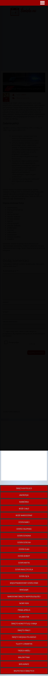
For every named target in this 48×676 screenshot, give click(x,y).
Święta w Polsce (24, 488)
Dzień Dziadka (24, 535)
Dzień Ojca (24, 576)
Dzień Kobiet (24, 556)
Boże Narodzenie (24, 515)
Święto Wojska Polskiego (24, 637)
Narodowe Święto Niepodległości (24, 596)
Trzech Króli (24, 650)
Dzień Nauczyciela (24, 569)
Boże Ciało (24, 508)
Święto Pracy (24, 630)
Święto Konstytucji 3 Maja (24, 623)
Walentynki (24, 657)
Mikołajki (24, 590)
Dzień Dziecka (24, 542)
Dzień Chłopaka (24, 529)
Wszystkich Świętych (24, 671)
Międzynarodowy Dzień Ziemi (24, 583)
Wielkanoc (24, 664)
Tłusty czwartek (24, 644)
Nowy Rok (24, 603)
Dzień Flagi (24, 549)
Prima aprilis (24, 610)
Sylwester (24, 617)
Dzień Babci (24, 522)
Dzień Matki (24, 563)
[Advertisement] (24, 452)
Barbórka (24, 502)
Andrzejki (24, 495)
